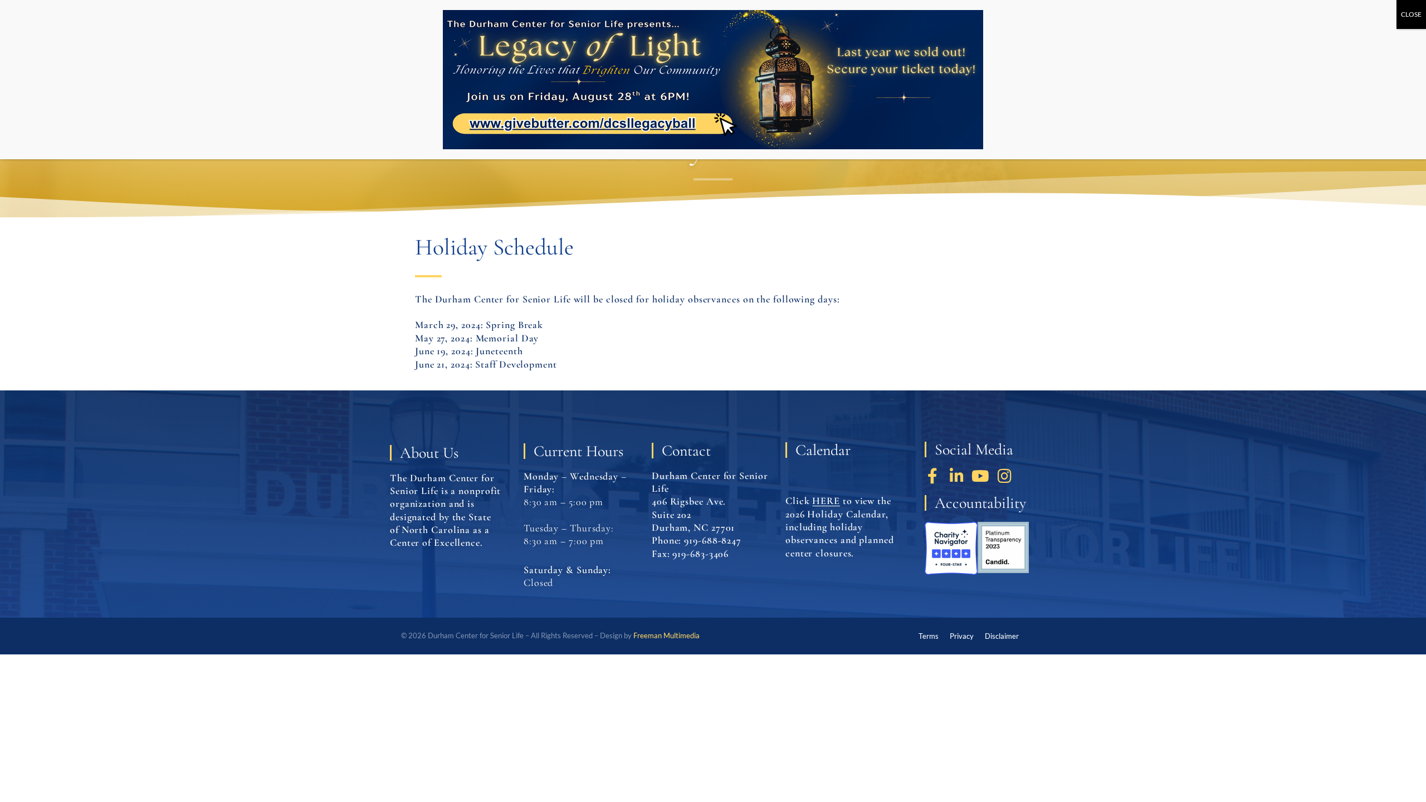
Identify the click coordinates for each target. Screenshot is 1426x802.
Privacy (962, 636)
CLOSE (1411, 14)
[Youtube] (980, 476)
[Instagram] (1004, 476)
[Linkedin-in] (956, 476)
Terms (929, 636)
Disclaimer (1002, 636)
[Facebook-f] (932, 476)
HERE (826, 501)
